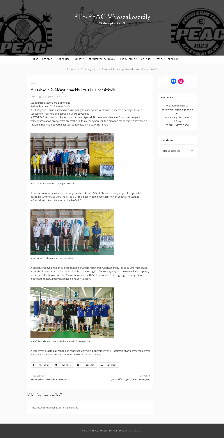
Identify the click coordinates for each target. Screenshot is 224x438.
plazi (64, 97)
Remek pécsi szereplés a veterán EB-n (50, 379)
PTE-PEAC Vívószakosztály (112, 17)
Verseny (79, 59)
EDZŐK (169, 125)
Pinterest (89, 365)
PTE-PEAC (47, 59)
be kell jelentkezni (68, 407)
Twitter (66, 365)
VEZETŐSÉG (182, 125)
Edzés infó (63, 59)
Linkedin (111, 365)
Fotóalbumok (128, 59)
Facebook (44, 365)
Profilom (173, 59)
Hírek (36, 59)
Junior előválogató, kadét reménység (131, 379)
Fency (160, 59)
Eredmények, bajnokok (102, 59)
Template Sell (135, 431)
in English (146, 59)
